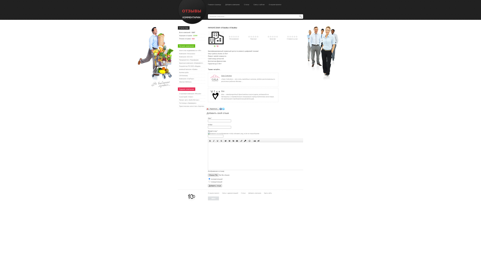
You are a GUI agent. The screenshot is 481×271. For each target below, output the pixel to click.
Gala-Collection (226, 76)
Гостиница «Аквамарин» (188, 103)
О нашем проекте (275, 5)
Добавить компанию (232, 5)
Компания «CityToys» (186, 79)
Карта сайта (268, 193)
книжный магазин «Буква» (188, 69)
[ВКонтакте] (220, 109)
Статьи (246, 5)
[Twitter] (223, 109)
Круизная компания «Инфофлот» (191, 63)
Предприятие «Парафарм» (189, 60)
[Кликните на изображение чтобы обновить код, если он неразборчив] (233, 133)
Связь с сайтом (259, 5)
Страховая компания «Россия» (190, 94)
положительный (216, 179)
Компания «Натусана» (187, 54)
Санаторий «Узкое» (186, 97)
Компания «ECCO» (186, 57)
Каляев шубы (184, 72)
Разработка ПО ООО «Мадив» (190, 66)
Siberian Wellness (185, 82)
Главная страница (214, 5)
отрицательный (216, 182)
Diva (222, 91)
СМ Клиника (183, 76)
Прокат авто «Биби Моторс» (189, 100)
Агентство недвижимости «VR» (190, 50)
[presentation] (210, 141)
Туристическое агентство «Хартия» (191, 106)
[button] (210, 140)
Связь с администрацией (230, 193)
